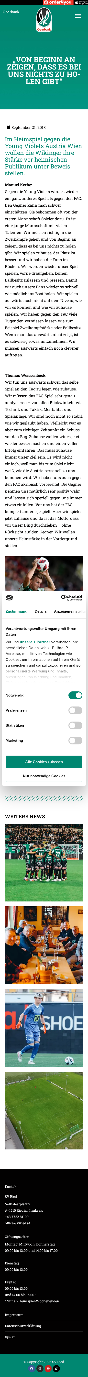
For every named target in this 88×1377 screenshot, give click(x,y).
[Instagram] (40, 1368)
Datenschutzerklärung (23, 1326)
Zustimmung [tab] (16, 611)
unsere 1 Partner (35, 642)
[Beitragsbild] (44, 862)
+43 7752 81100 (17, 1216)
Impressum (14, 1314)
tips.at (10, 1337)
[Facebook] (31, 1368)
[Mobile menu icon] (78, 16)
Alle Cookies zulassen (44, 762)
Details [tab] (41, 611)
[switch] (75, 710)
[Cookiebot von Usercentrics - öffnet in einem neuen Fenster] (62, 598)
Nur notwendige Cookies (44, 776)
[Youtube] (48, 1368)
